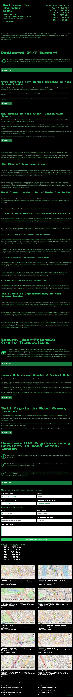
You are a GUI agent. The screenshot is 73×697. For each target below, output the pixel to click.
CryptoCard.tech (42, 694)
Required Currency (9, 500)
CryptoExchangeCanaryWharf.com (47, 687)
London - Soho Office (47, 648)
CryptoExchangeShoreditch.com (11, 692)
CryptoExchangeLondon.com (45, 685)
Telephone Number (45, 517)
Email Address (8, 517)
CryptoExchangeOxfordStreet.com (47, 690)
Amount (40, 493)
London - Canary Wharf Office (51, 580)
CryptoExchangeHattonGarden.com (11, 687)
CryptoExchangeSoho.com (44, 692)
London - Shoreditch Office (14, 648)
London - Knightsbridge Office (15, 603)
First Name (6, 510)
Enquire (6, 70)
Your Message (7, 524)
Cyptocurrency (7, 493)
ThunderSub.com (6, 685)
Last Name (41, 510)
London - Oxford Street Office (52, 625)
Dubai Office (6, 670)
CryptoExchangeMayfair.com (10, 690)
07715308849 (9, 21)
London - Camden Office (48, 603)
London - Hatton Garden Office (15, 580)
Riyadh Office (44, 670)
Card (70, 695)
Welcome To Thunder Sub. (16, 8)
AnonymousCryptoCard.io (9, 694)
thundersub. (8, 682)
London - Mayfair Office (12, 625)
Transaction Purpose (46, 500)
